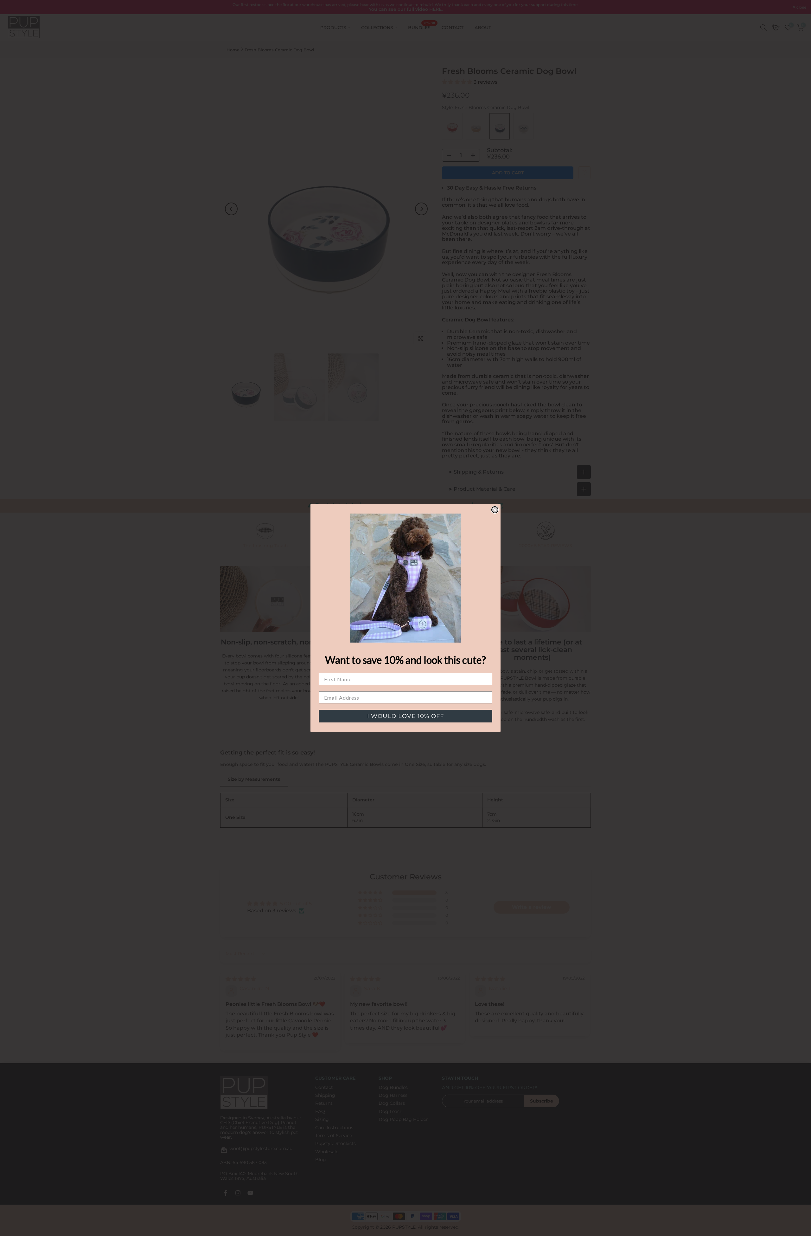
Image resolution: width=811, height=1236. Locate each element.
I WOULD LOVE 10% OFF (405, 716)
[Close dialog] (495, 510)
